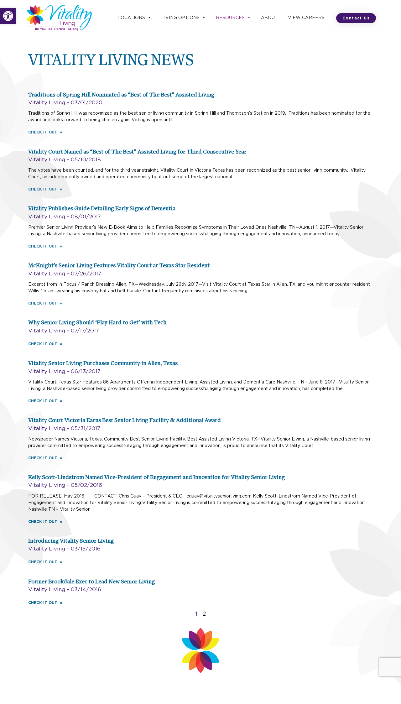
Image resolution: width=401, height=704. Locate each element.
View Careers (306, 17)
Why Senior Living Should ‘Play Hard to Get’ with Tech (97, 323)
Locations (131, 17)
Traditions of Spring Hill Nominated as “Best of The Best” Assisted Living (121, 95)
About (269, 17)
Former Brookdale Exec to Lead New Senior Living (91, 582)
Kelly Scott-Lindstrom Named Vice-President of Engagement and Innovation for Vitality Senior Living (156, 478)
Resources (230, 17)
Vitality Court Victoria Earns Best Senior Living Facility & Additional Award (124, 421)
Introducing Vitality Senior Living (71, 541)
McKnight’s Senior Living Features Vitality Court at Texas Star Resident (119, 266)
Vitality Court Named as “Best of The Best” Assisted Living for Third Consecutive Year (137, 152)
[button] (8, 16)
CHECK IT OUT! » (45, 132)
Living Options (180, 17)
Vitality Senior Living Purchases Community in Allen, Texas (103, 364)
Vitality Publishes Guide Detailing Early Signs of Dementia (101, 209)
